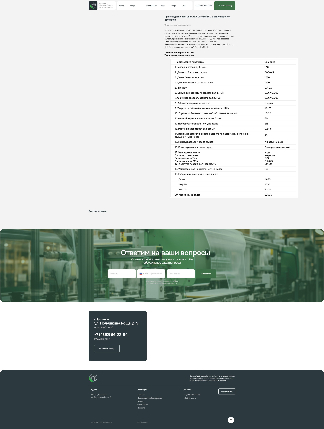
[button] (224, 5)
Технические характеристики (178, 25)
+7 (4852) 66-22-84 (192, 395)
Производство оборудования (149, 398)
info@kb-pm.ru (190, 398)
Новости (141, 408)
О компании (142, 404)
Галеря (140, 401)
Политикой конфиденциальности (163, 283)
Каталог (140, 395)
